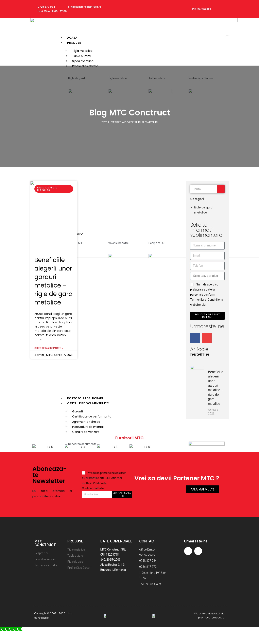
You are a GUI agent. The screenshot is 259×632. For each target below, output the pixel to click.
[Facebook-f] (222, 4)
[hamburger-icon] (227, 35)
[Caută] (221, 189)
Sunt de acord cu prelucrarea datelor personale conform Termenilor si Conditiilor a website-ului (206, 294)
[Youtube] (222, 13)
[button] (36, 447)
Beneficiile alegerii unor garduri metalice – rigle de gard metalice (53, 281)
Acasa (72, 38)
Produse (74, 43)
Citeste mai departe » (48, 348)
